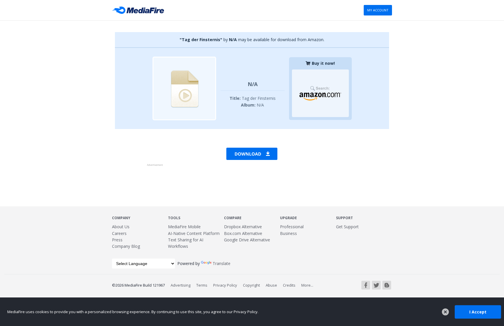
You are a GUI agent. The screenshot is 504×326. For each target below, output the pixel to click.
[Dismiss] (445, 312)
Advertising (180, 285)
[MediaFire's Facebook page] (365, 285)
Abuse (271, 285)
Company (121, 217)
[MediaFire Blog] (386, 285)
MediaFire (140, 10)
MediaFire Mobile (184, 226)
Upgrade (288, 217)
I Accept (478, 311)
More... (307, 285)
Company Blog (126, 246)
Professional (292, 226)
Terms (201, 285)
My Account (377, 10)
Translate (221, 263)
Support (344, 217)
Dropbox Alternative (243, 226)
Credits (289, 285)
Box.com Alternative (243, 233)
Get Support (347, 226)
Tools (174, 217)
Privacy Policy (225, 285)
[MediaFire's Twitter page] (376, 285)
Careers (119, 233)
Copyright (251, 285)
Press (117, 240)
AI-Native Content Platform (194, 233)
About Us (121, 226)
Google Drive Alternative (247, 240)
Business (288, 233)
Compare (233, 217)
